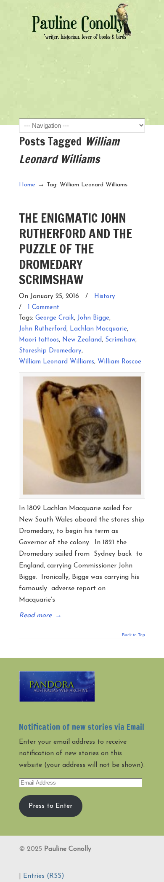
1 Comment (43, 307)
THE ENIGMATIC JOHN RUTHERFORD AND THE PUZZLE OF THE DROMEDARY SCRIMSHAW (75, 248)
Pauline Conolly (82, 21)
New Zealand (82, 340)
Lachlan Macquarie (98, 329)
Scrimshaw (120, 340)
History (104, 296)
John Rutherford (42, 329)
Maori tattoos (39, 340)
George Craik (54, 318)
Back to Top (133, 635)
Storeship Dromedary (50, 351)
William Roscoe (119, 362)
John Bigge (93, 318)
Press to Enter (50, 806)
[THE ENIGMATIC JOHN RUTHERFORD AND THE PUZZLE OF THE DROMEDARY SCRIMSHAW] (82, 435)
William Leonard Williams (56, 362)
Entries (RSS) (43, 876)
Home (27, 185)
